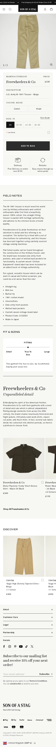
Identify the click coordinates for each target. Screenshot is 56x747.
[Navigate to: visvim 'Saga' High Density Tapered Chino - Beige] (23, 556)
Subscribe (44, 674)
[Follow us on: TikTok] (26, 646)
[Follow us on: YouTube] (21, 646)
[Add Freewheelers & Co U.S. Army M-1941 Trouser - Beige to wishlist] (48, 132)
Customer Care (10, 617)
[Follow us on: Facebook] (4, 646)
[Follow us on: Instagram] (9, 646)
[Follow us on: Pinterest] (15, 646)
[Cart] (51, 9)
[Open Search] (10, 9)
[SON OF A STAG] (28, 9)
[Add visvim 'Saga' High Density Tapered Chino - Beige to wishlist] (42, 580)
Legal (5, 624)
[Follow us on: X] (32, 646)
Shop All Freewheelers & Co (16, 509)
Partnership (8, 632)
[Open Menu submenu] (4, 9)
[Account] (45, 9)
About (6, 609)
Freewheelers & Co (20, 81)
